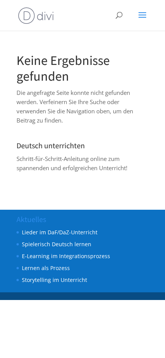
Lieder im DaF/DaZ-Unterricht (59, 232)
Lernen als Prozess (46, 268)
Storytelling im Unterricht (54, 279)
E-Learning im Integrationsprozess (66, 256)
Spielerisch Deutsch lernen (56, 244)
